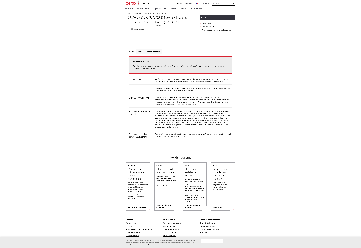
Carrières (129, 226)
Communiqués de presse (207, 223)
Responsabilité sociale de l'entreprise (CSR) (139, 229)
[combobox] (223, 4)
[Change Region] (197, 3)
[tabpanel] (180, 98)
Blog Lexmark (204, 233)
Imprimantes (129, 9)
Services (183, 9)
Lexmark (129, 220)
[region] (180, 242)
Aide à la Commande (169, 236)
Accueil (137, 3)
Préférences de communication (172, 223)
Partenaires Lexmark (132, 236)
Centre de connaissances (210, 220)
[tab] (131, 51)
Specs (140, 52)
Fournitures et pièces (143, 9)
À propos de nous (131, 223)
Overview (131, 52)
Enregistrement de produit (171, 229)
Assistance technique (196, 9)
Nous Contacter (169, 220)
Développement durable (133, 233)
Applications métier (160, 9)
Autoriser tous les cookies (212, 241)
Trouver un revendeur (169, 233)
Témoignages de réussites (208, 226)
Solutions (173, 9)
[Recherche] (233, 4)
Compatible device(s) (153, 52)
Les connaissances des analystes (210, 229)
